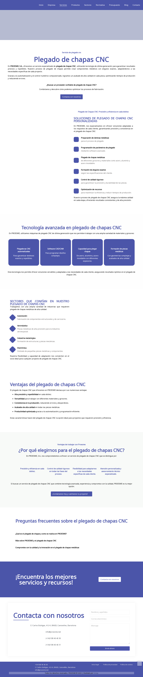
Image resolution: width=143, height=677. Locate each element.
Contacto (136, 5)
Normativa (100, 5)
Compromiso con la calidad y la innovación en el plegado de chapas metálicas (47, 547)
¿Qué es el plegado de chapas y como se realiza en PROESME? (41, 534)
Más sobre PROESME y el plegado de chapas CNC (35, 540)
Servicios (63, 5)
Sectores (87, 5)
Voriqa (96, 673)
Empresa (51, 5)
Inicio (41, 5)
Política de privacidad (110, 665)
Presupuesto (114, 5)
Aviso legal (95, 665)
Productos (75, 5)
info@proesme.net (42, 670)
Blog (126, 5)
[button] (71, 533)
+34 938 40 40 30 (41, 665)
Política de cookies (126, 665)
